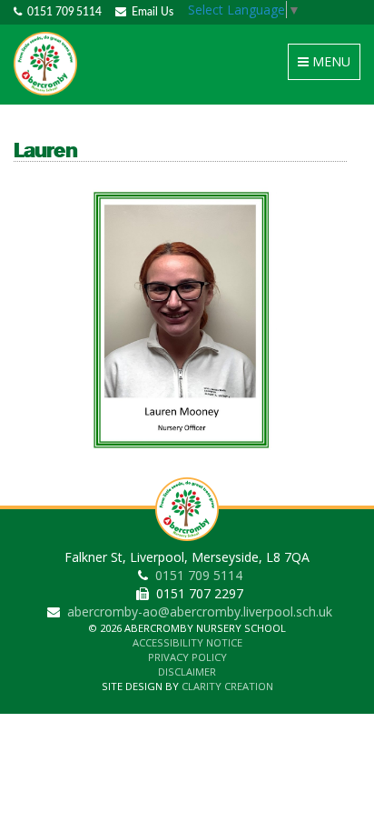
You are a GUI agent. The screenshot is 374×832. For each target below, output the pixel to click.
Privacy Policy (187, 657)
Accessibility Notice (187, 642)
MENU (327, 66)
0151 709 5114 (62, 11)
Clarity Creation (227, 686)
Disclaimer (187, 671)
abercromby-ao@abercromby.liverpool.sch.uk (199, 611)
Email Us (149, 11)
